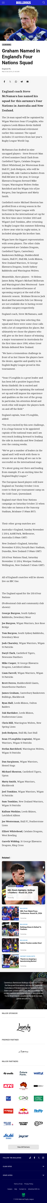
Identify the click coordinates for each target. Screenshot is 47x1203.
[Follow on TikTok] (30, 1158)
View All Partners (23, 1147)
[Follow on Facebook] (34, 1158)
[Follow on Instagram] (43, 1158)
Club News (7, 45)
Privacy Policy (28, 1184)
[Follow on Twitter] (39, 1158)
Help (15, 1189)
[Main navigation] (3, 2)
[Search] (43, 2)
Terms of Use (18, 1184)
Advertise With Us (34, 1189)
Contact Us (22, 1189)
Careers (9, 1189)
